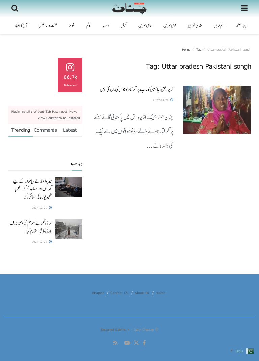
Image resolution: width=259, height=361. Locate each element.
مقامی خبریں (195, 25)
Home (186, 49)
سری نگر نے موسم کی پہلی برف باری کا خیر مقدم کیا (31, 227)
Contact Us (119, 293)
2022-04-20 (161, 100)
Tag (198, 49)
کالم (88, 25)
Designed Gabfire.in (116, 329)
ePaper (98, 293)
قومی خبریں (169, 25)
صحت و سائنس (47, 25)
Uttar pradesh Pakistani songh (229, 49)
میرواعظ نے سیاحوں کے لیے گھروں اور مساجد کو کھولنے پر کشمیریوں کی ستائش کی (32, 188)
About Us (142, 293)
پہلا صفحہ (241, 25)
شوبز (72, 25)
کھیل (124, 25)
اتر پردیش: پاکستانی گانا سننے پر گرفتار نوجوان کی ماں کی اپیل (136, 89)
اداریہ (105, 25)
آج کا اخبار (20, 25)
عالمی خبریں (145, 25)
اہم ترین (219, 25)
